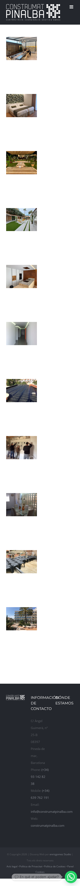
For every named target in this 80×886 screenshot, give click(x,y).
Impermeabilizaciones (15, 385)
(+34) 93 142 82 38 (40, 777)
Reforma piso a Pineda (15, 267)
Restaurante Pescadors (15, 438)
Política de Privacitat (30, 866)
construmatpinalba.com (47, 825)
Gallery (28, 210)
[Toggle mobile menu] (72, 7)
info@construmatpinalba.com (52, 811)
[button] (71, 877)
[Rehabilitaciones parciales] (21, 48)
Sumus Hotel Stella (15, 610)
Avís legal (12, 866)
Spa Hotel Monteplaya (15, 210)
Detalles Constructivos (15, 552)
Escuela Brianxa (15, 324)
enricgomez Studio (60, 854)
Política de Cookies (54, 866)
